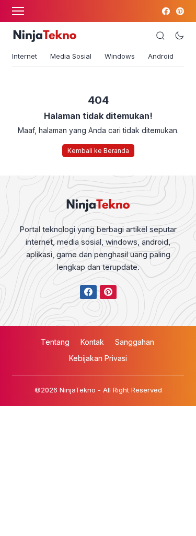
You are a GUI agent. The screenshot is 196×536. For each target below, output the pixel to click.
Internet (24, 56)
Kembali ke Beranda (98, 151)
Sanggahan (134, 341)
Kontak (92, 341)
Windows (120, 56)
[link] (165, 11)
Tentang (55, 341)
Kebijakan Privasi (98, 358)
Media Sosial (70, 56)
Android (161, 56)
